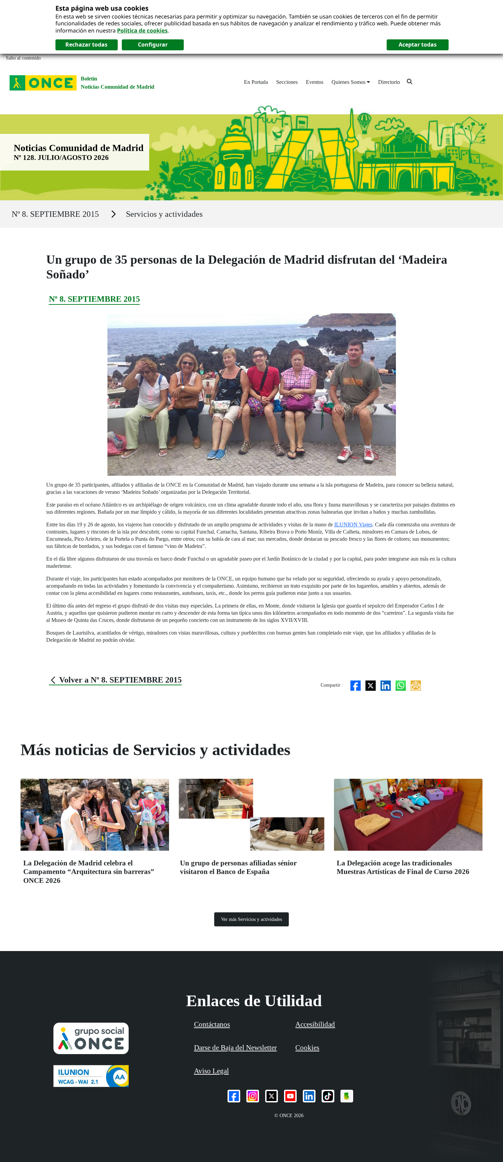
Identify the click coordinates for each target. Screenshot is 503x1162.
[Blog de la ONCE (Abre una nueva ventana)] (347, 1096)
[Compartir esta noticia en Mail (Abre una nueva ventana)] (416, 685)
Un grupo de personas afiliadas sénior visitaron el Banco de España (238, 867)
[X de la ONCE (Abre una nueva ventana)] (272, 1096)
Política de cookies (142, 30)
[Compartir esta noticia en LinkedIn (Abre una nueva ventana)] (386, 685)
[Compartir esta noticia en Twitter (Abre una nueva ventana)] (370, 685)
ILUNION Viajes (353, 524)
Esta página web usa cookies (102, 8)
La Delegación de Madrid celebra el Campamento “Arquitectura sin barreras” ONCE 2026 (88, 872)
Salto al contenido (23, 58)
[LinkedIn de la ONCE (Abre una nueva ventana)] (309, 1096)
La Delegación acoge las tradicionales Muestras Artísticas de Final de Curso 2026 (403, 867)
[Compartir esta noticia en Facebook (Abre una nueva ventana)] (355, 685)
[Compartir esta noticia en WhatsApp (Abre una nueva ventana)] (401, 685)
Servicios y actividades (164, 214)
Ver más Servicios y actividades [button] (251, 919)
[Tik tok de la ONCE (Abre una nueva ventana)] (328, 1096)
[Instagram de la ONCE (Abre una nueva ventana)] (253, 1096)
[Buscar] (409, 81)
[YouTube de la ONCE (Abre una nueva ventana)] (290, 1096)
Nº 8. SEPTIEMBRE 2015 (55, 214)
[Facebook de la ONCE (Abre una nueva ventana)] (234, 1096)
